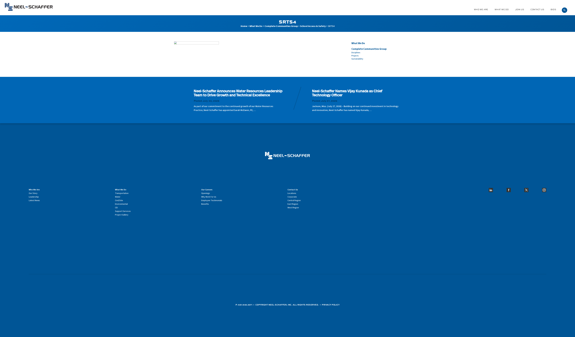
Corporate (292, 196)
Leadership (34, 196)
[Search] (564, 9)
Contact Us (537, 9)
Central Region (294, 200)
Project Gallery (121, 214)
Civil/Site (119, 200)
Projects (355, 55)
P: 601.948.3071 (244, 304)
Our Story (33, 193)
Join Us (519, 9)
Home (244, 26)
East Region (293, 204)
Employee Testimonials (211, 200)
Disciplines (355, 52)
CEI (116, 207)
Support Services (123, 211)
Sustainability (357, 59)
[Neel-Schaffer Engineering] (29, 7)
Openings (205, 193)
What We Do (502, 9)
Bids (553, 9)
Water (117, 196)
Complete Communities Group (281, 26)
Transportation (121, 193)
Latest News (34, 200)
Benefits (205, 204)
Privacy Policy (330, 304)
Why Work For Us (208, 196)
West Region (293, 207)
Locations (292, 193)
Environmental (121, 204)
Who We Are (481, 9)
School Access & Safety (313, 26)
